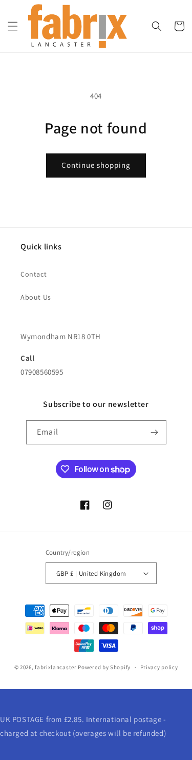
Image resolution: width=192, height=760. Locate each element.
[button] (13, 26)
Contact (33, 274)
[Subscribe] (154, 432)
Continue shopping (96, 165)
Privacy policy (159, 667)
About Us (35, 297)
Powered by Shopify (104, 667)
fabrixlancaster (56, 667)
